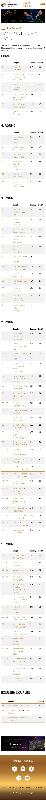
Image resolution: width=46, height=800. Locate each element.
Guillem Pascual (19, 111)
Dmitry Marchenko (20, 353)
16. (3, 236)
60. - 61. (5, 648)
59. (3, 638)
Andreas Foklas (19, 668)
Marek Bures (18, 246)
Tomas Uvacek (19, 442)
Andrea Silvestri (19, 104)
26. (3, 343)
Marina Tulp (18, 413)
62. (3, 668)
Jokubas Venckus (20, 266)
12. (3, 181)
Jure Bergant (18, 466)
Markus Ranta (18, 459)
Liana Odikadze (19, 224)
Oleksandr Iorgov (19, 631)
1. (2, 67)
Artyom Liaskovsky (20, 256)
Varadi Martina (19, 107)
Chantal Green (18, 558)
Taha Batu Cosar (19, 393)
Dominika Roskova (20, 525)
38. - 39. (5, 449)
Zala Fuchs (17, 276)
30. (3, 386)
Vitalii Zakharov (19, 273)
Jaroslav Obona (19, 522)
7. (2, 137)
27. (3, 353)
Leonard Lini (18, 481)
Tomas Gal (17, 417)
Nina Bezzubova (19, 89)
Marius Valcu (18, 288)
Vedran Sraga (18, 530)
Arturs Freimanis (19, 410)
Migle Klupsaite (20, 269)
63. (3, 678)
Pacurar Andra (18, 186)
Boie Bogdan (13, 706)
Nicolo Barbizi (18, 488)
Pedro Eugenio (18, 562)
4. (2, 94)
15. (3, 229)
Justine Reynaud (19, 406)
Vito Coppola (18, 229)
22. (3, 288)
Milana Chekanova (20, 469)
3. (2, 84)
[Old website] (23, 743)
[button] (23, 28)
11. (3, 174)
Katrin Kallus (18, 511)
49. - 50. (5, 555)
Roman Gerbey (19, 236)
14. (3, 219)
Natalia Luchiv (25, 706)
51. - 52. (5, 570)
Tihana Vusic (18, 572)
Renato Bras (18, 584)
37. (3, 442)
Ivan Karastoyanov (15, 710)
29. (3, 376)
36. (3, 432)
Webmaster (40, 787)
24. (3, 305)
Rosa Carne (17, 114)
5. (2, 104)
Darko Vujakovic (19, 678)
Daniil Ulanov (18, 305)
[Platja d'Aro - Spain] (23, 16)
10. (3, 161)
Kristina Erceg (18, 681)
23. (3, 295)
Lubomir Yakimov (20, 597)
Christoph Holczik (20, 508)
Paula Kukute (18, 301)
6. (2, 111)
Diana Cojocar (18, 291)
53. (3, 584)
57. (3, 624)
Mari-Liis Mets (18, 580)
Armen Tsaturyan (20, 67)
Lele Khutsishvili (19, 427)
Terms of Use (20, 787)
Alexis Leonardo (19, 403)
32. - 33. (5, 403)
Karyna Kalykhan (19, 339)
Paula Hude (17, 532)
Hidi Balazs (17, 281)
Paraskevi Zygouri (20, 437)
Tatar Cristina (18, 176)
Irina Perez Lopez (20, 476)
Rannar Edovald (19, 577)
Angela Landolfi (20, 627)
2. (2, 74)
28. (3, 363)
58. (3, 631)
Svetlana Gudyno (19, 70)
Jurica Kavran (18, 570)
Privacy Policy (30, 787)
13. (3, 209)
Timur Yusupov (19, 147)
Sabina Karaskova (20, 420)
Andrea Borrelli (19, 555)
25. (3, 333)
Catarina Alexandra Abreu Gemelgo (19, 590)
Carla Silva (17, 565)
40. (3, 466)
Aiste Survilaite (19, 484)
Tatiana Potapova (20, 454)
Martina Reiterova (20, 445)
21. (3, 281)
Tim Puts (16, 617)
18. (3, 256)
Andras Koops (18, 648)
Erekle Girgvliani (19, 425)
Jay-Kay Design (28, 793)
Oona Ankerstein (19, 232)
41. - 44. (5, 474)
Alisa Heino (17, 462)
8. (2, 147)
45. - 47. (5, 508)
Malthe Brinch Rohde (16, 717)
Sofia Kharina (18, 149)
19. (3, 266)
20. (3, 273)
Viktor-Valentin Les (20, 624)
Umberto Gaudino (20, 154)
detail (4, 706)
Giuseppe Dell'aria (20, 474)
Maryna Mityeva (19, 634)
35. (3, 425)
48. (3, 530)
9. (2, 154)
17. (3, 246)
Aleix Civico (17, 386)
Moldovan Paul (19, 174)
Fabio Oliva (17, 515)
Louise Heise (19, 157)
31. (3, 393)
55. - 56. (5, 607)
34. (3, 417)
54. (3, 597)
